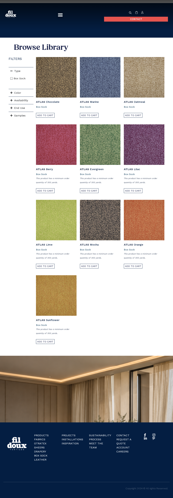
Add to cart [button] (45, 115)
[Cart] (136, 12)
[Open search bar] (130, 12)
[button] (60, 15)
